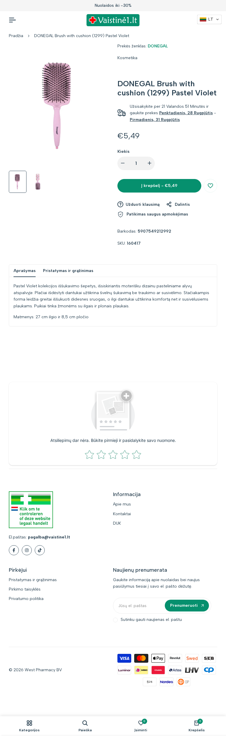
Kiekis (123, 151)
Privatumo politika (26, 598)
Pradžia (16, 35)
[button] (210, 186)
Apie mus (122, 504)
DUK (117, 523)
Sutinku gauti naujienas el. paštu (151, 619)
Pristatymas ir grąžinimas (68, 270)
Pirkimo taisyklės (25, 589)
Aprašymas (25, 270)
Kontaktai (122, 513)
